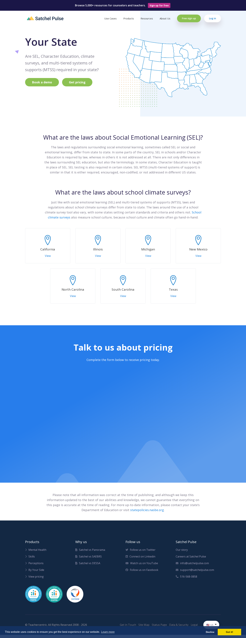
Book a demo (42, 82)
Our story (182, 550)
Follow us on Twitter (142, 550)
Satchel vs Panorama (92, 550)
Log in (212, 18)
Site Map (143, 625)
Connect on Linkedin (142, 556)
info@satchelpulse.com (194, 563)
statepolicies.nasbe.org (147, 510)
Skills (31, 556)
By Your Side (36, 570)
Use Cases (110, 18)
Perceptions (36, 563)
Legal (194, 625)
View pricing (36, 576)
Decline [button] (210, 632)
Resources (147, 18)
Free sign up (189, 18)
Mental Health (37, 550)
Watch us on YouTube (144, 563)
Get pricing (77, 82)
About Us (165, 18)
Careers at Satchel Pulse (191, 556)
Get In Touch (128, 625)
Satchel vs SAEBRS (90, 556)
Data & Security (178, 625)
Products (128, 18)
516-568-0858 (188, 576)
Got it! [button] (229, 632)
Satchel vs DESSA (89, 563)
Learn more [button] (108, 631)
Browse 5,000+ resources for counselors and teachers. (122, 5)
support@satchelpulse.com (197, 570)
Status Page (159, 625)
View (48, 256)
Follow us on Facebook (144, 570)
